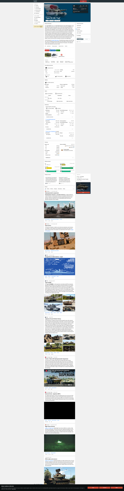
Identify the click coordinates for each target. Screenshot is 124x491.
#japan (58, 276)
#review (55, 312)
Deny (93, 487)
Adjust (117, 487)
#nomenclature (53, 276)
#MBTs (52, 312)
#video (50, 387)
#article (46, 276)
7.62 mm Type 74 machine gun (51, 131)
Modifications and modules (55, 219)
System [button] (41, 484)
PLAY (83, 1)
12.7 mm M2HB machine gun (50, 119)
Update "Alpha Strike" (55, 40)
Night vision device (60, 101)
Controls (61, 219)
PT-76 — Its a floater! (80, 176)
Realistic (80, 39)
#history (49, 276)
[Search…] (88, 1)
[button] (34, 484)
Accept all (104, 487)
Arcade (86, 39)
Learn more (14, 489)
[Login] (90, 1)
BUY (83, 192)
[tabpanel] (59, 123)
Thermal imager (49, 101)
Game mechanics (47, 219)
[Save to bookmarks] (51, 421)
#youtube (46, 387)
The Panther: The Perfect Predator (82, 179)
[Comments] (49, 421)
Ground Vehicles (47, 312)
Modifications (48, 157)
